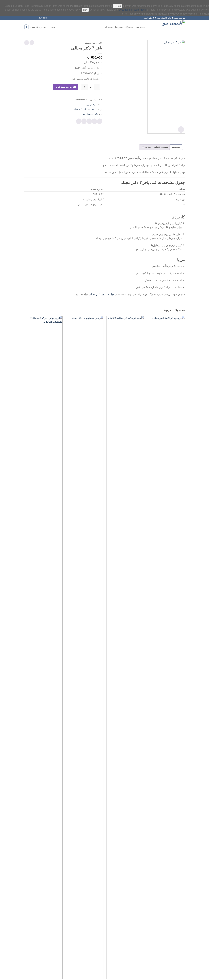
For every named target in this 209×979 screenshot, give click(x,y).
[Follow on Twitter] (29, 18)
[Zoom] (181, 129)
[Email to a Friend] (89, 121)
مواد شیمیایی (89, 43)
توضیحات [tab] (176, 147)
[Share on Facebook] (99, 121)
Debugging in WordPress (132, 9)
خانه (100, 43)
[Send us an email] (26, 18)
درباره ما (119, 27)
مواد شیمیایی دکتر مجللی (83, 109)
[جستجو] (148, 27)
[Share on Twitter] (94, 121)
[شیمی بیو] (169, 27)
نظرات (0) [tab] (146, 147)
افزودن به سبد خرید (66, 86)
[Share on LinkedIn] (78, 121)
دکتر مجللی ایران (90, 114)
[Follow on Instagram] (31, 18)
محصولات (129, 27)
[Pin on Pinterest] (84, 121)
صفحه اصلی (140, 27)
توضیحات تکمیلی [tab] (161, 147)
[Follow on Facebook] (34, 18)
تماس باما (109, 27)
